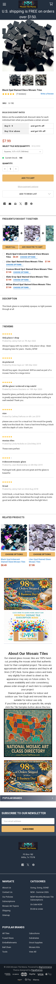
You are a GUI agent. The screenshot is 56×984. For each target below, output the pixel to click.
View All (32, 952)
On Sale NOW (36, 904)
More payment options (28, 186)
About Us (6, 887)
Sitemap (6, 915)
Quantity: (7, 163)
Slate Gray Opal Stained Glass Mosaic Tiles (27, 277)
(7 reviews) (21, 94)
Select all (10, 247)
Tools (4, 952)
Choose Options (28, 257)
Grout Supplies (35, 942)
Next (53, 546)
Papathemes (36, 970)
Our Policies (7, 897)
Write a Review (47, 94)
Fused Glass (8, 938)
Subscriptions (8, 901)
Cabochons (34, 933)
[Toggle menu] (4, 4)
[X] (20, 203)
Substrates (34, 938)
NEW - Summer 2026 (39, 892)
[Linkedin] (26, 203)
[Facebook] (4, 203)
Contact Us (7, 892)
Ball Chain (6, 947)
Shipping (6, 910)
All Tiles (5, 933)
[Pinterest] (31, 203)
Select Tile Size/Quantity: (21, 146)
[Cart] (52, 4)
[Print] (15, 203)
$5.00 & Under (36, 909)
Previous (3, 546)
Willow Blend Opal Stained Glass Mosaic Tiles (28, 284)
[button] (28, 626)
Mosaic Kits (34, 947)
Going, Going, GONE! (39, 887)
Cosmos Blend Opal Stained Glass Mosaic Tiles (29, 269)
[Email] (10, 203)
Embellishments (9, 942)
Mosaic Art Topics (10, 906)
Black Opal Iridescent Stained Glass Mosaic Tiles (13, 560)
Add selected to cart (32, 247)
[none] (28, 45)
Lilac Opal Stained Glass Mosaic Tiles (24, 261)
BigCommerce (45, 967)
